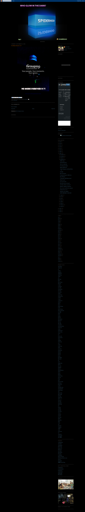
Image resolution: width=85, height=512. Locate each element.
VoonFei (59, 415)
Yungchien (60, 434)
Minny (59, 373)
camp (59, 221)
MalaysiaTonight (61, 456)
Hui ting (59, 321)
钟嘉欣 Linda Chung (61, 462)
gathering (59, 230)
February (62, 204)
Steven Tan (60, 404)
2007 (60, 208)
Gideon (59, 316)
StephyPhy (60, 403)
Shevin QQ (60, 394)
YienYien (59, 425)
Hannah (59, 317)
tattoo (59, 258)
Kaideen (59, 351)
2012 (60, 146)
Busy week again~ (63, 173)
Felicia (59, 313)
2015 (60, 141)
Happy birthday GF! (63, 167)
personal (15, 100)
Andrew (59, 270)
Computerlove (60, 467)
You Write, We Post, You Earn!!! (65, 184)
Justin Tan (59, 348)
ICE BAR (61, 171)
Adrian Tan (60, 267)
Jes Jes (59, 333)
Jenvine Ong (60, 331)
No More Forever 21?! (16, 45)
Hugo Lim (59, 320)
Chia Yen (59, 290)
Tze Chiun (60, 411)
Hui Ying (59, 323)
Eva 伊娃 (59, 312)
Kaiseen (59, 354)
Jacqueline (60, 324)
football (59, 228)
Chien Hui (60, 292)
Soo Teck (59, 401)
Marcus (59, 364)
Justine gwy (60, 350)
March (61, 203)
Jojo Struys (60, 450)
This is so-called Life (63, 164)
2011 (60, 148)
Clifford (59, 297)
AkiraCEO (60, 443)
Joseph (59, 344)
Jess (58, 334)
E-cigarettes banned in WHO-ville (65, 175)
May (61, 199)
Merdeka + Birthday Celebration (65, 186)
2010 (60, 149)
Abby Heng (60, 266)
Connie (59, 299)
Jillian (59, 339)
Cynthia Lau (60, 300)
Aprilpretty (60, 273)
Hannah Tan (60, 448)
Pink (59, 380)
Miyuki (59, 374)
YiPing (59, 428)
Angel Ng (59, 272)
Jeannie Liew (60, 330)
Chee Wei (59, 287)
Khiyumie (59, 358)
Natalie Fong (60, 375)
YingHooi (59, 427)
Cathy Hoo (60, 286)
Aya (58, 277)
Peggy (59, 378)
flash (59, 227)
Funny (59, 314)
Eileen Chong (60, 309)
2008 (60, 153)
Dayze (59, 303)
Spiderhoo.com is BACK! (64, 191)
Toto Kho (59, 410)
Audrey (59, 276)
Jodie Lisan (60, 341)
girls (59, 231)
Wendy (59, 418)
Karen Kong (60, 452)
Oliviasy (59, 377)
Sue (58, 405)
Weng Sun (59, 420)
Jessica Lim (60, 336)
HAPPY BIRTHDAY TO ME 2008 (65, 193)
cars (58, 222)
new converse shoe (63, 181)
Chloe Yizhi (60, 294)
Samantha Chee (60, 387)
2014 (60, 143)
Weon (59, 421)
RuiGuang (60, 383)
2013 (60, 145)
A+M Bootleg (60, 442)
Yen (58, 424)
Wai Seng (59, 417)
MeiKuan (59, 367)
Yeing (59, 422)
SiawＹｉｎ (60, 398)
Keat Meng (60, 357)
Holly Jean (60, 449)
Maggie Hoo (60, 363)
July (61, 196)
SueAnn (59, 407)
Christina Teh (60, 296)
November (62, 156)
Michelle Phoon (60, 370)
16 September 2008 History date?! (65, 178)
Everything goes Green (64, 165)
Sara (58, 391)
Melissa (59, 368)
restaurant (59, 254)
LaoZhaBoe (60, 455)
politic (59, 252)
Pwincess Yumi (60, 381)
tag (58, 256)
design (59, 224)
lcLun (59, 361)
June (61, 198)
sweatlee (59, 408)
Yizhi (59, 430)
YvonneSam (60, 435)
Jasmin (59, 329)
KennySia (59, 453)
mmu (59, 244)
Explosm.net (60, 470)
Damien (59, 302)
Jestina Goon (60, 337)
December (62, 154)
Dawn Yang (60, 446)
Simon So (59, 400)
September (62, 159)
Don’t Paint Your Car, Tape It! (65, 183)
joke (59, 235)
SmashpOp (60, 460)
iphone (59, 234)
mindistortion (60, 471)
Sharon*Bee (60, 393)
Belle (59, 280)
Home (33, 108)
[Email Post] (28, 99)
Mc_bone (59, 366)
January (61, 206)
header (59, 232)
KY (58, 360)
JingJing (59, 340)
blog (59, 220)
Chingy (59, 293)
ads (58, 217)
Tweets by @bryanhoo (62, 130)
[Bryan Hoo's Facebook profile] (65, 135)
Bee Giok (59, 279)
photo (59, 251)
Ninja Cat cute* (62, 180)
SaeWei (59, 385)
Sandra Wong (60, 390)
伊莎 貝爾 (59, 437)
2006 (60, 210)
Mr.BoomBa (60, 473)
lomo (59, 239)
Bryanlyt (59, 283)
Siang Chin (60, 397)
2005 (60, 211)
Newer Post (13, 108)
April (61, 201)
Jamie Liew (60, 327)
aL (58, 269)
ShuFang (59, 395)
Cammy (59, 284)
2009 (60, 151)
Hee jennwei (60, 319)
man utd (59, 242)
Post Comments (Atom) (20, 111)
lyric (59, 241)
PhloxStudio (60, 474)
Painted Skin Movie (63, 162)
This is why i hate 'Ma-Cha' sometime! (66, 188)
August (61, 195)
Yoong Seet (60, 431)
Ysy (58, 432)
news (59, 247)
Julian (59, 347)
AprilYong (60, 275)
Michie (59, 371)
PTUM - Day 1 (62, 160)
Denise (59, 304)
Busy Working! (62, 176)
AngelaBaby (60, 445)
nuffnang (59, 248)
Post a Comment (14, 106)
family (59, 225)
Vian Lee (59, 414)
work (59, 259)
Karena (59, 356)
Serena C (59, 459)
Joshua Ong (60, 346)
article (59, 218)
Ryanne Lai (60, 384)
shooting (59, 255)
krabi (59, 237)
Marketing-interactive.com (62, 458)
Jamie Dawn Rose (61, 326)
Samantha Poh (60, 388)
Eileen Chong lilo (61, 310)
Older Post (53, 108)
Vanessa (59, 412)
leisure (59, 238)
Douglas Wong (60, 306)
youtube (59, 261)
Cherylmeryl (60, 289)
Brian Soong (60, 282)
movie (59, 245)
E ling (59, 307)
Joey (59, 343)
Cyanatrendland (60, 469)
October (61, 157)
